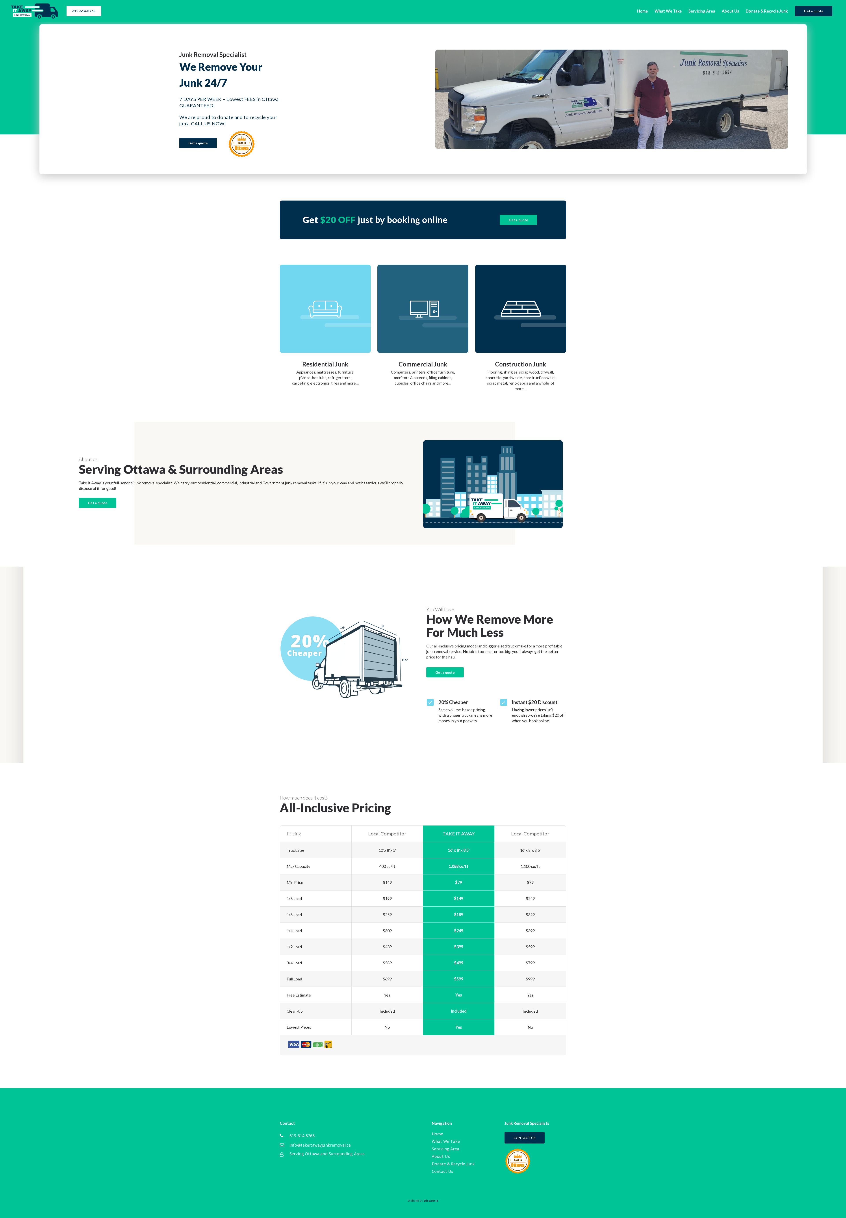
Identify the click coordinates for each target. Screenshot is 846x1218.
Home (437, 1134)
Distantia (431, 1201)
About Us (441, 1156)
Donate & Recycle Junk (453, 1164)
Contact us (525, 1138)
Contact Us (442, 1171)
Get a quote (813, 11)
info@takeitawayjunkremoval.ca (320, 1145)
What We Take (446, 1141)
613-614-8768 (83, 11)
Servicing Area (445, 1149)
